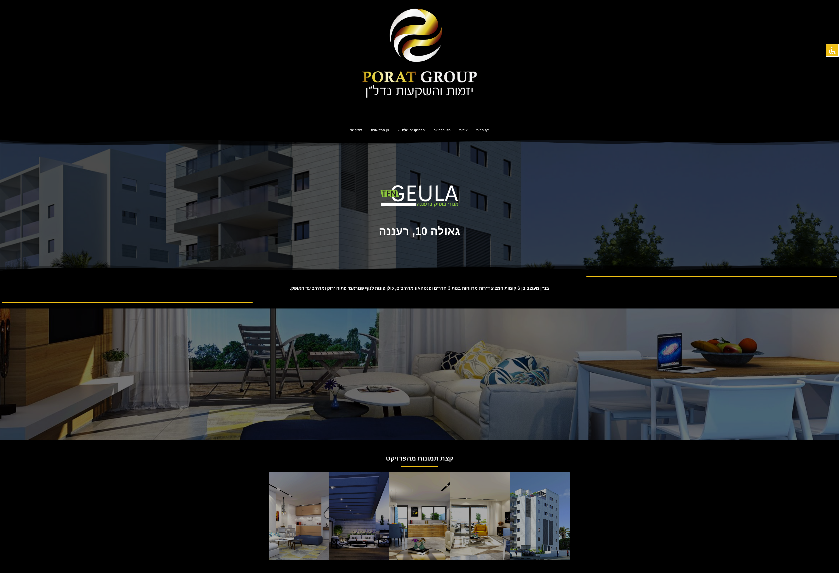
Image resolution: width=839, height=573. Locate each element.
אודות (463, 130)
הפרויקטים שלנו (413, 130)
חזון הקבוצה (442, 130)
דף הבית (482, 130)
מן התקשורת (380, 130)
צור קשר (356, 130)
